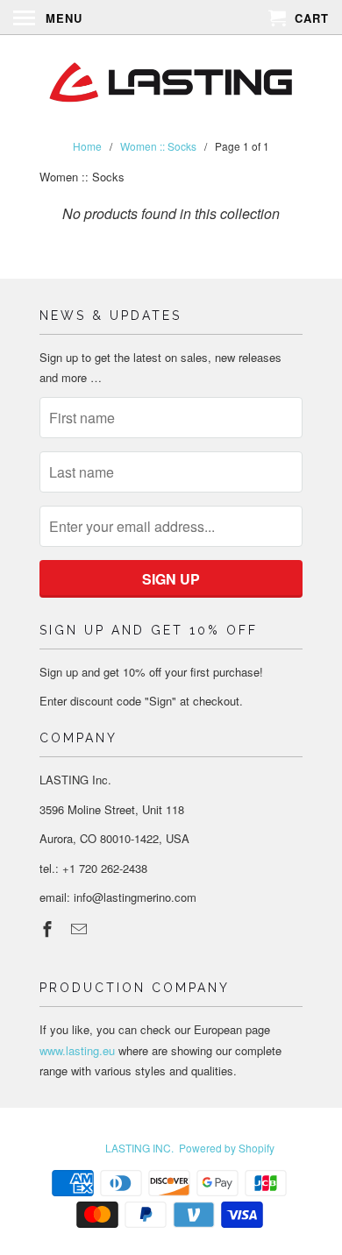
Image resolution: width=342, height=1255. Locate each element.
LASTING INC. (139, 1147)
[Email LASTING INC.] (80, 928)
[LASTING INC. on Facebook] (49, 928)
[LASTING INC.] (171, 83)
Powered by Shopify (226, 1147)
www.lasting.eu (77, 1050)
